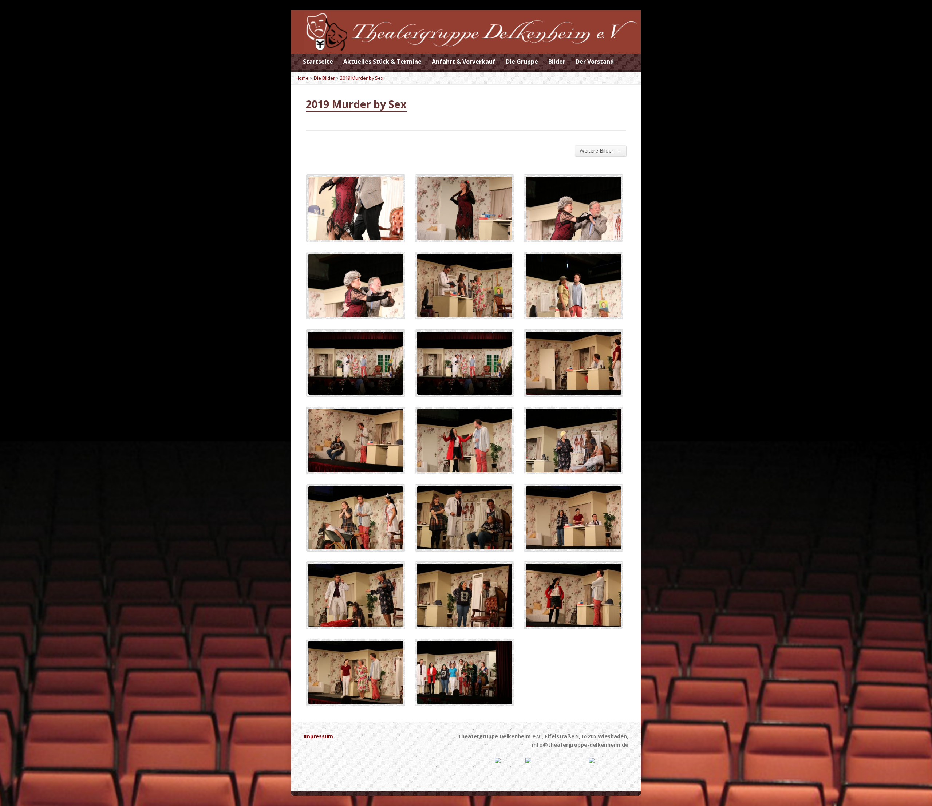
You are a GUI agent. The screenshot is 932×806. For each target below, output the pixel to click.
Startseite (318, 62)
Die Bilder (324, 78)
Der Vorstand (595, 62)
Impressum (318, 736)
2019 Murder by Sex (361, 78)
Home (302, 78)
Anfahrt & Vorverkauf (463, 62)
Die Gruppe (522, 62)
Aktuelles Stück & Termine (382, 62)
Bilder (556, 62)
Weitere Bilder (600, 150)
